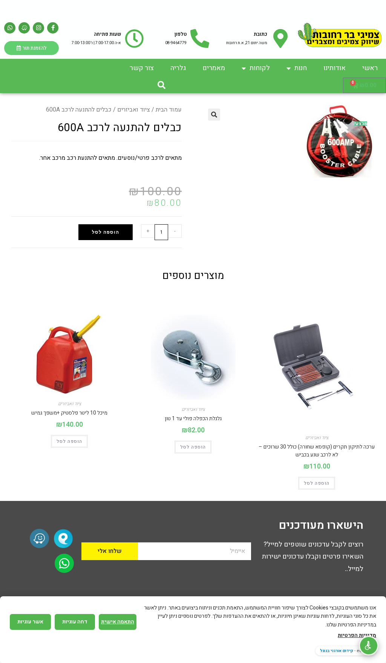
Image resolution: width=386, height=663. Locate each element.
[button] (162, 85)
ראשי (370, 68)
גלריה (178, 68)
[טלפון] (199, 38)
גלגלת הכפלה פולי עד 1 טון (193, 419)
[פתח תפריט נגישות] (368, 645)
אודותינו (334, 68)
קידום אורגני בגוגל (336, 651)
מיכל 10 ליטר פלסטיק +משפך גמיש (69, 413)
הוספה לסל (105, 232)
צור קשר (142, 68)
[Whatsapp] (9, 28)
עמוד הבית (169, 109)
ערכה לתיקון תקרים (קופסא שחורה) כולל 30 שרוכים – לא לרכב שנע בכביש (317, 451)
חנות (300, 68)
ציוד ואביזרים (133, 109)
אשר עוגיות (30, 622)
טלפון (181, 34)
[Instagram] (38, 28)
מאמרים (213, 68)
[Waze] (24, 28)
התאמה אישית (117, 622)
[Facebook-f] (52, 28)
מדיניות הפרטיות (357, 635)
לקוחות (260, 68)
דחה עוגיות (74, 622)
